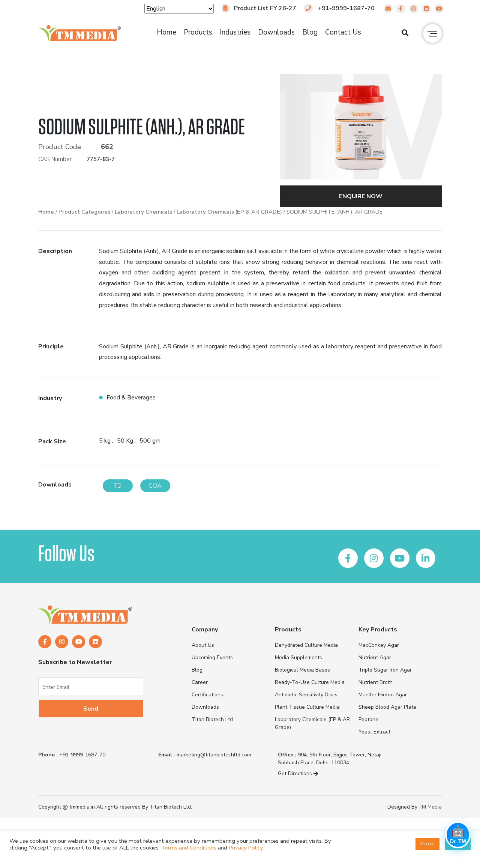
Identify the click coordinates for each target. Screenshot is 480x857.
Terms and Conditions (188, 847)
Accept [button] (427, 843)
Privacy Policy (246, 847)
